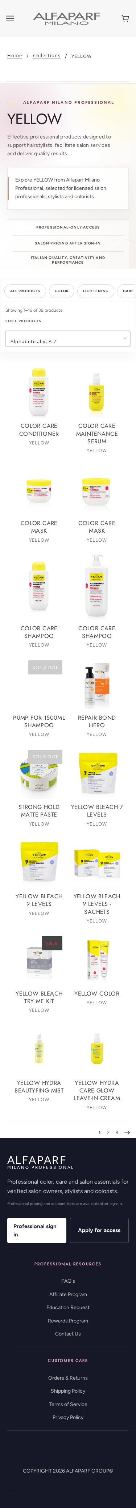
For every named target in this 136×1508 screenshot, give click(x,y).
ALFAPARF (40, 1162)
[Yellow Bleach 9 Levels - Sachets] (97, 862)
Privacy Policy (68, 1417)
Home (14, 56)
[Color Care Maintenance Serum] (97, 392)
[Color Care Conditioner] (39, 392)
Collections (47, 56)
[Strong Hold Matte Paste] (39, 773)
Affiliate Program (68, 1294)
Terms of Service (68, 1404)
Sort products (23, 320)
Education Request (68, 1307)
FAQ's (68, 1281)
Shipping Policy (68, 1391)
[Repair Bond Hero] (97, 683)
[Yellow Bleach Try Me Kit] (39, 959)
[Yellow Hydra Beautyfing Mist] (39, 1049)
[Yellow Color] (97, 959)
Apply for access (99, 1230)
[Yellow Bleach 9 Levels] (39, 862)
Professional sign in (35, 1230)
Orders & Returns (68, 1378)
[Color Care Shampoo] (39, 586)
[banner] (66, 18)
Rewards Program (68, 1321)
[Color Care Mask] (39, 489)
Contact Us (68, 1334)
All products (25, 291)
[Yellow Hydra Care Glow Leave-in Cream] (97, 1049)
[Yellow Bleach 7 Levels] (97, 773)
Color (62, 291)
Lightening (95, 291)
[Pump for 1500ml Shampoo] (39, 683)
